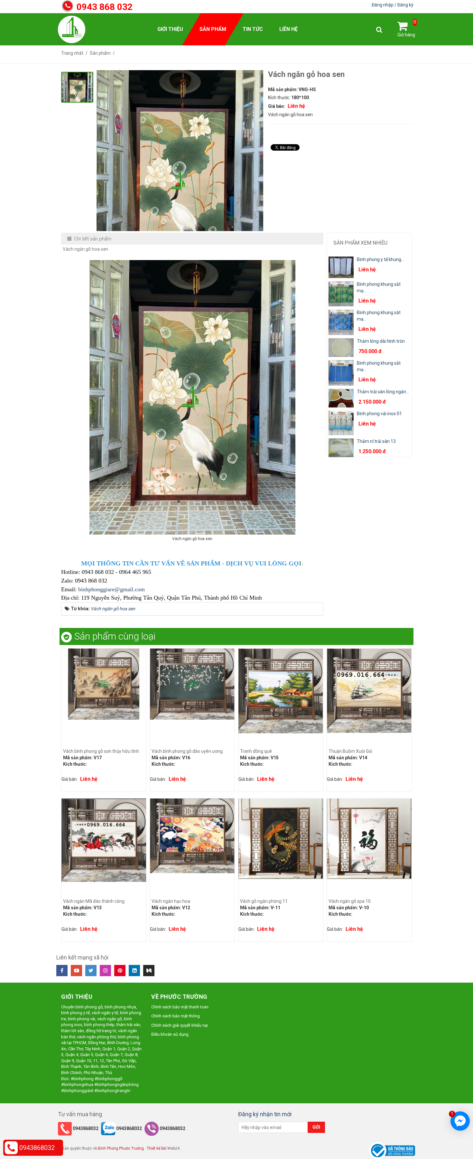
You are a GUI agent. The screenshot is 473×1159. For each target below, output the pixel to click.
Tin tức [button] (253, 29)
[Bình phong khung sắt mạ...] (341, 293)
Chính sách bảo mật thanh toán (180, 1007)
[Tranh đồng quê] (280, 690)
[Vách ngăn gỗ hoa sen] (180, 180)
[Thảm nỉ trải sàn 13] (341, 447)
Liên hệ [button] (288, 29)
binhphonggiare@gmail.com (111, 589)
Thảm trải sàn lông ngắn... (383, 391)
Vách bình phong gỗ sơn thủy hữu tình (101, 751)
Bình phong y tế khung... (380, 259)
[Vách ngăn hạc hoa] (192, 835)
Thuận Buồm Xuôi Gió (350, 751)
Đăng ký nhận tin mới (265, 1114)
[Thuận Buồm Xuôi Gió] (369, 690)
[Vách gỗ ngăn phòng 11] (280, 838)
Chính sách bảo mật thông (175, 1016)
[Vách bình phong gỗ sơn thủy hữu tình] (103, 683)
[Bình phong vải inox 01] (341, 422)
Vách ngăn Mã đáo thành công (94, 901)
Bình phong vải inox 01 (379, 413)
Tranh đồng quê (256, 751)
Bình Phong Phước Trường (121, 1148)
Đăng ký (405, 4)
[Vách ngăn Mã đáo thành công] (103, 839)
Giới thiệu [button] (170, 29)
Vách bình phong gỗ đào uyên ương (187, 751)
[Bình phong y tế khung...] (341, 266)
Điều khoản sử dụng (170, 1034)
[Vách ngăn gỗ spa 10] (369, 838)
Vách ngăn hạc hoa (171, 901)
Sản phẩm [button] (212, 29)
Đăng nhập (383, 4)
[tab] (89, 239)
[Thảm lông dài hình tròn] (341, 347)
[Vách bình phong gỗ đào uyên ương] (192, 683)
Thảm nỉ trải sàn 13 (376, 441)
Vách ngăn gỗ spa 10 (350, 901)
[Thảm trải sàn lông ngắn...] (341, 397)
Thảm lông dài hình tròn (381, 341)
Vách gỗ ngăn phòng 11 (264, 901)
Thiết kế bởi (156, 1148)
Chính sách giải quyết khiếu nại (179, 1025)
